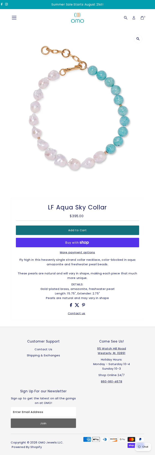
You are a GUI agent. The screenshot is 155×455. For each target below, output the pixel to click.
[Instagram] (6, 4)
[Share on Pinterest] (83, 306)
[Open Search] (125, 18)
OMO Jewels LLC (50, 442)
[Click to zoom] (138, 39)
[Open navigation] (14, 18)
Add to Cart (77, 230)
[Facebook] (1, 4)
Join (43, 423)
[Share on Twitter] (77, 306)
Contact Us (43, 349)
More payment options (77, 252)
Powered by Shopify (27, 447)
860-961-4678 (111, 381)
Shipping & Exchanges (43, 355)
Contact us (76, 313)
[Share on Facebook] (71, 306)
